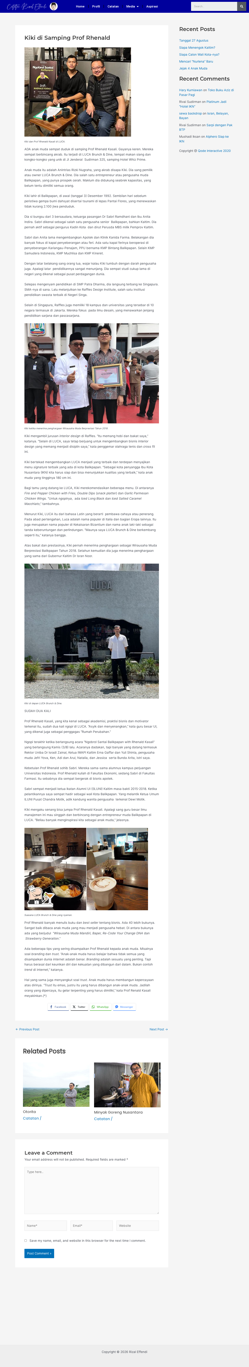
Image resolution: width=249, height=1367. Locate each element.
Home (80, 6)
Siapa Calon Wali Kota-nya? (199, 54)
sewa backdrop (190, 113)
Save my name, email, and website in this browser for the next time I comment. (88, 1240)
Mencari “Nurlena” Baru (196, 61)
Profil (96, 6)
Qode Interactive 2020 (214, 151)
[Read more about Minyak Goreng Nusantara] (127, 1084)
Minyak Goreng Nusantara (118, 1112)
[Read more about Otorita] (56, 1084)
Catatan (113, 6)
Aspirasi (152, 6)
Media (130, 6)
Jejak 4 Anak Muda (193, 68)
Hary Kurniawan (190, 90)
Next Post (159, 1029)
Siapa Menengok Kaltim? (197, 47)
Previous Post (27, 1029)
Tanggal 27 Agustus (193, 40)
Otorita (29, 1111)
